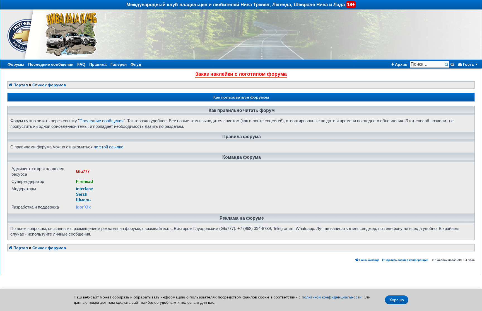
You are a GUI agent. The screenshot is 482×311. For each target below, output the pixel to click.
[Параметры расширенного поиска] (452, 64)
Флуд (136, 64)
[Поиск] (447, 64)
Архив (401, 64)
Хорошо (396, 300)
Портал (20, 85)
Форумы (16, 64)
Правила (98, 64)
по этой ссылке (108, 147)
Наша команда (368, 259)
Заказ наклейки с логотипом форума (241, 74)
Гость (468, 64)
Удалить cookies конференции (406, 259)
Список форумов (49, 85)
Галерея (118, 64)
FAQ (81, 64)
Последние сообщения (50, 64)
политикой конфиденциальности (332, 297)
